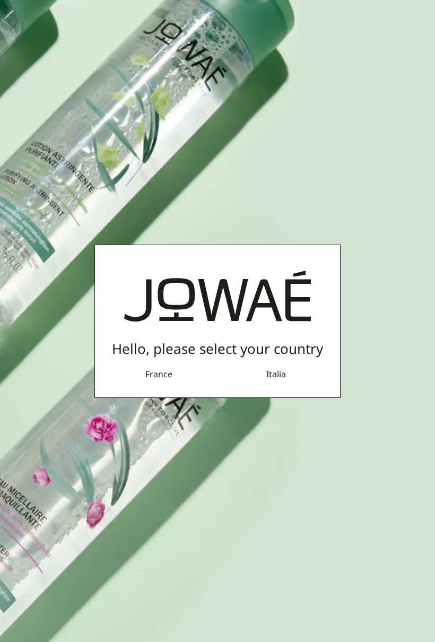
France (158, 374)
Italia (276, 374)
